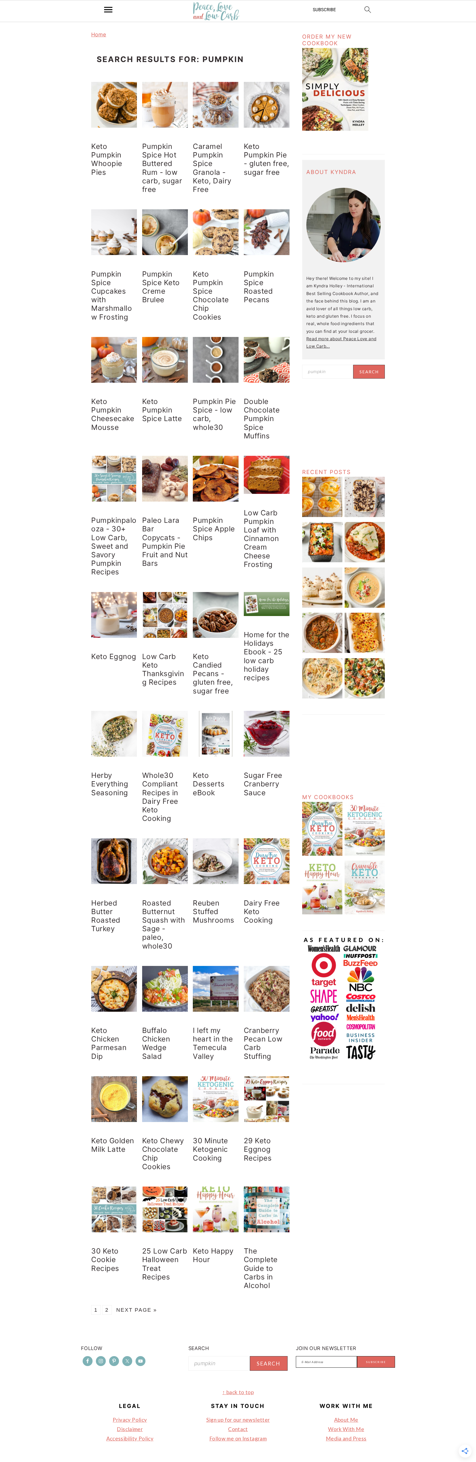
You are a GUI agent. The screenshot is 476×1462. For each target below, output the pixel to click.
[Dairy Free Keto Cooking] (322, 854)
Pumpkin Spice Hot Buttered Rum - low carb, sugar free (162, 168)
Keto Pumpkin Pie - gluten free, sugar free (266, 159)
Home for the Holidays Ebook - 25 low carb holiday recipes (267, 656)
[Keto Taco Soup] (365, 606)
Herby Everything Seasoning (109, 784)
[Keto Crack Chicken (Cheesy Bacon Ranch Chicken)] (365, 651)
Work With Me (346, 1429)
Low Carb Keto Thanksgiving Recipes (163, 669)
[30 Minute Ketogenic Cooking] (365, 854)
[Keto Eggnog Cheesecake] (322, 606)
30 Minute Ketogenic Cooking (210, 1149)
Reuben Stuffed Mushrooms (213, 911)
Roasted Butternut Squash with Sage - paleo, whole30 (163, 924)
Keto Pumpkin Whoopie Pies (106, 159)
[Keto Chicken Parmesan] (365, 560)
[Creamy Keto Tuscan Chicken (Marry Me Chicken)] (322, 697)
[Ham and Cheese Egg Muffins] (322, 515)
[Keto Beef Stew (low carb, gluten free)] (322, 651)
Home (98, 34)
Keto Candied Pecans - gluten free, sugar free (213, 673)
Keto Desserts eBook (209, 784)
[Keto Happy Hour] (322, 912)
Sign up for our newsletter (238, 1420)
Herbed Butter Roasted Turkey (105, 916)
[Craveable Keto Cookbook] (365, 912)
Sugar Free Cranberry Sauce (263, 784)
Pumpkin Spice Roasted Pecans (259, 287)
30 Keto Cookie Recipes (105, 1259)
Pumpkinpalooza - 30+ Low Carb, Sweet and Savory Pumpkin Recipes (114, 546)
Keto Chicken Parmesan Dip (108, 1043)
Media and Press (346, 1438)
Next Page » (136, 1310)
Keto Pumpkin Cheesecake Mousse (112, 414)
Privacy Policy (130, 1420)
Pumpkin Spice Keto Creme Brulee (161, 287)
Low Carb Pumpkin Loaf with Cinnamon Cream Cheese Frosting (261, 538)
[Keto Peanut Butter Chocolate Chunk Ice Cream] (365, 515)
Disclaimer (130, 1429)
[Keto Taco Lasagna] (322, 560)
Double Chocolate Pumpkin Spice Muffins (262, 418)
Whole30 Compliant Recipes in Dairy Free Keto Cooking (160, 797)
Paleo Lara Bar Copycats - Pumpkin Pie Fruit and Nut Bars (165, 541)
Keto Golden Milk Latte (112, 1144)
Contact (238, 1429)
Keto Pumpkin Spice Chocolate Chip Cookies (211, 295)
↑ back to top (238, 1392)
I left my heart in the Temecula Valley (213, 1043)
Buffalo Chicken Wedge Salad (156, 1043)
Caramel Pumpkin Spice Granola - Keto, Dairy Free (212, 168)
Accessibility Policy (130, 1438)
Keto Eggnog (113, 656)
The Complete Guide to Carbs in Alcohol (261, 1268)
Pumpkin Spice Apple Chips (214, 529)
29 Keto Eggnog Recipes (258, 1149)
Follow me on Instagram (238, 1438)
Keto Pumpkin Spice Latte (162, 410)
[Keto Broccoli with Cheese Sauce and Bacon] (365, 697)
